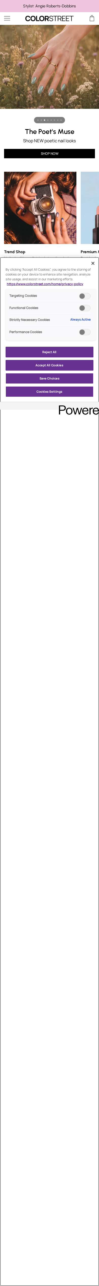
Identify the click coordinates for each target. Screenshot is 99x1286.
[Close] (92, 263)
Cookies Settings (49, 391)
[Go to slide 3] (44, 120)
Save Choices (50, 378)
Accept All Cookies (49, 365)
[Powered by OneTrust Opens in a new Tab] (77, 406)
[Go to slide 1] (38, 120)
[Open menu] (11, 18)
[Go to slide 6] (54, 120)
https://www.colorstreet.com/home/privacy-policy (45, 284)
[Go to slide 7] (57, 120)
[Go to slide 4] (47, 120)
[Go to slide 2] (41, 120)
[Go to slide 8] (61, 120)
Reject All (49, 352)
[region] (49, 6)
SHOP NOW (49, 153)
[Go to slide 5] (51, 120)
